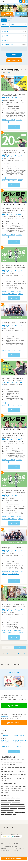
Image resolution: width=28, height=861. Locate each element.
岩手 (21, 767)
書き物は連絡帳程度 (12, 180)
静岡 (8, 764)
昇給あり (15, 632)
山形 (24, 767)
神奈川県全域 (15, 4)
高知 (5, 776)
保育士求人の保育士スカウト (6, 4)
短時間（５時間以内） (6, 571)
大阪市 (2, 790)
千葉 (15, 759)
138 (24, 654)
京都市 (24, 788)
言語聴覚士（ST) (21, 808)
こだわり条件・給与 (15, 44)
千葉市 (16, 786)
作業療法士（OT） (13, 808)
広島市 (17, 790)
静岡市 (11, 788)
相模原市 (3, 788)
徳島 (2, 776)
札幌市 (2, 786)
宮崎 (23, 778)
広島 (8, 774)
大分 (20, 778)
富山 (17, 771)
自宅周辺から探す (15, 60)
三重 (14, 764)
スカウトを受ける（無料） (15, 858)
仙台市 (6, 786)
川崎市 (24, 786)
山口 (14, 774)
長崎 (17, 778)
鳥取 (19, 774)
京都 (11, 762)
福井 (23, 771)
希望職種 (15, 31)
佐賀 (2, 780)
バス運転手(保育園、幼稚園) (7, 810)
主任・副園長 (11, 800)
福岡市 (2, 792)
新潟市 (7, 788)
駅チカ (8, 119)
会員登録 (8, 13)
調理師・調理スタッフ (6, 802)
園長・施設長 (17, 800)
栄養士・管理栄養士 (16, 802)
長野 (12, 771)
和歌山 (19, 762)
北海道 (9, 767)
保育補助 (18, 798)
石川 (15, 771)
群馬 (23, 759)
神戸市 (9, 790)
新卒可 (3, 119)
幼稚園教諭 (7, 798)
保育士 (2, 798)
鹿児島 (14, 778)
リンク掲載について (5, 848)
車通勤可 (19, 350)
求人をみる (14, 126)
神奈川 (8, 759)
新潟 (9, 771)
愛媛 (22, 774)
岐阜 (11, 764)
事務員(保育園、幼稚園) (6, 814)
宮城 (13, 767)
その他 (14, 814)
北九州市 (22, 790)
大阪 (5, 762)
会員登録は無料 (4, 716)
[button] (20, 1)
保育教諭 (13, 798)
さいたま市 (11, 786)
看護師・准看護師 (5, 804)
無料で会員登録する (15, 722)
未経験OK (13, 119)
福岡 (8, 778)
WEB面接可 (21, 632)
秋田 (2, 769)
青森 (18, 767)
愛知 (5, 764)
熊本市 (6, 792)
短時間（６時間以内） (15, 571)
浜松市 (15, 788)
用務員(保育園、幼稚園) (20, 812)
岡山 (11, 774)
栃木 (21, 759)
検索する (14, 54)
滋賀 (14, 762)
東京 (5, 759)
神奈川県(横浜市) (23, 4)
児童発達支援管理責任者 (19, 806)
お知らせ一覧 (14, 751)
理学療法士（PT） (5, 808)
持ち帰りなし (4, 180)
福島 (16, 767)
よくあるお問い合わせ (6, 850)
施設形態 (15, 40)
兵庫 (8, 762)
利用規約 (16, 846)
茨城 (18, 759)
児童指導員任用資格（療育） (7, 806)
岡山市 (13, 790)
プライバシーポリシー (19, 848)
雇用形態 (15, 35)
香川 (25, 774)
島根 (16, 774)
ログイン (21, 13)
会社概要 (16, 843)
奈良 (17, 762)
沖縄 (5, 780)
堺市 (6, 790)
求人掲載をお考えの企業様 (7, 846)
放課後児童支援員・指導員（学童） (17, 804)
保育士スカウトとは (5, 843)
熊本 (11, 778)
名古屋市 (20, 788)
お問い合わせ (17, 850)
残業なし (15, 347)
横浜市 (20, 786)
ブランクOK (19, 119)
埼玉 (12, 759)
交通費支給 (20, 180)
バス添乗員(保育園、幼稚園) (7, 812)
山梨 (20, 771)
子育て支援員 (4, 800)
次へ (20, 647)
